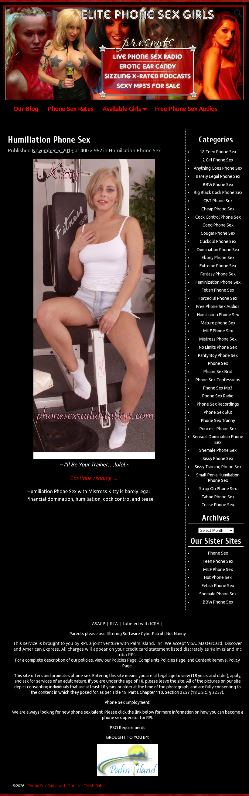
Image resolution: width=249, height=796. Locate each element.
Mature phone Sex (218, 322)
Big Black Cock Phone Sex (218, 192)
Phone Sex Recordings (218, 404)
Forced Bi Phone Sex (218, 298)
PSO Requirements (127, 727)
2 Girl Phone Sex (218, 159)
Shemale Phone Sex (218, 450)
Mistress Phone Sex (218, 339)
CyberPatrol (152, 633)
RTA (114, 623)
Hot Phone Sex (218, 577)
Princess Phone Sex (218, 428)
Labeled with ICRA (141, 623)
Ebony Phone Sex (218, 257)
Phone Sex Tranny (218, 420)
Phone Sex (218, 363)
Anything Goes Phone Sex (218, 168)
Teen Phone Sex (218, 561)
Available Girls (122, 108)
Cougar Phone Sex (218, 233)
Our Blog (26, 108)
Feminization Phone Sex (218, 282)
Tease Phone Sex (218, 504)
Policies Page (124, 660)
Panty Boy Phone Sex (218, 355)
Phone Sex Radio (218, 395)
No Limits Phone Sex (218, 347)
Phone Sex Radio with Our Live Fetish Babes (66, 785)
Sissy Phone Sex (218, 458)
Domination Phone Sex (218, 249)
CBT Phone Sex (218, 200)
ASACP (98, 623)
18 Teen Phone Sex (218, 151)
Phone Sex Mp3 (218, 388)
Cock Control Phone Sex (218, 217)
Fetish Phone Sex (218, 290)
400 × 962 (91, 150)
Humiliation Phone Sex (135, 150)
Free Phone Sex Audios (186, 108)
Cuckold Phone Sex (218, 241)
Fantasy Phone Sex (218, 274)
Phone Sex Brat (217, 371)
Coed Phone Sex (218, 225)
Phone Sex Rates (71, 108)
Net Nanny (176, 633)
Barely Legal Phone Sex (218, 176)
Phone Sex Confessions (218, 379)
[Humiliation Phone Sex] (94, 309)
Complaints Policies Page (162, 660)
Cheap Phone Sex (217, 208)
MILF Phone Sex (218, 330)
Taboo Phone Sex (218, 496)
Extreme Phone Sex (218, 265)
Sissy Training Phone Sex (218, 466)
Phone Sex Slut (218, 412)
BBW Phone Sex (218, 184)
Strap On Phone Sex (218, 488)
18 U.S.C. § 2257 (207, 692)
